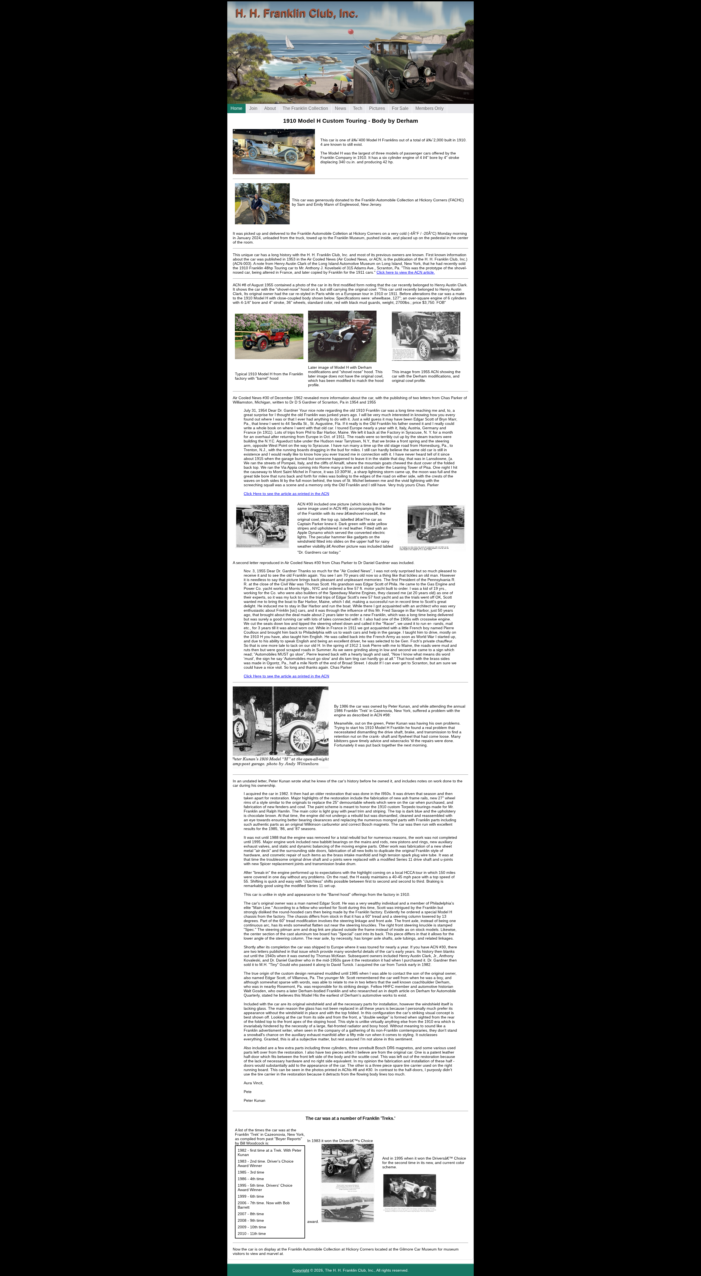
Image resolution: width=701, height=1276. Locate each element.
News (340, 108)
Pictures (377, 108)
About (270, 108)
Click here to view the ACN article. (406, 272)
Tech (357, 108)
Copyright (300, 1270)
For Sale (400, 108)
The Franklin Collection (305, 108)
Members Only (429, 108)
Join (253, 108)
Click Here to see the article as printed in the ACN (286, 493)
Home (236, 108)
